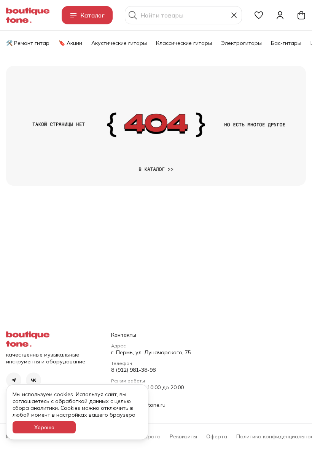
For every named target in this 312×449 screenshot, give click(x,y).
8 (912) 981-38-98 (133, 369)
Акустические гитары (119, 43)
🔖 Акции (70, 43)
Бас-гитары (286, 43)
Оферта (216, 436)
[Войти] (280, 15)
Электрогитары (241, 43)
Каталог (92, 15)
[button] (258, 15)
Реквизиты (183, 436)
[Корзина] (301, 15)
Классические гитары (184, 43)
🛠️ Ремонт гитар (27, 43)
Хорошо (44, 427)
